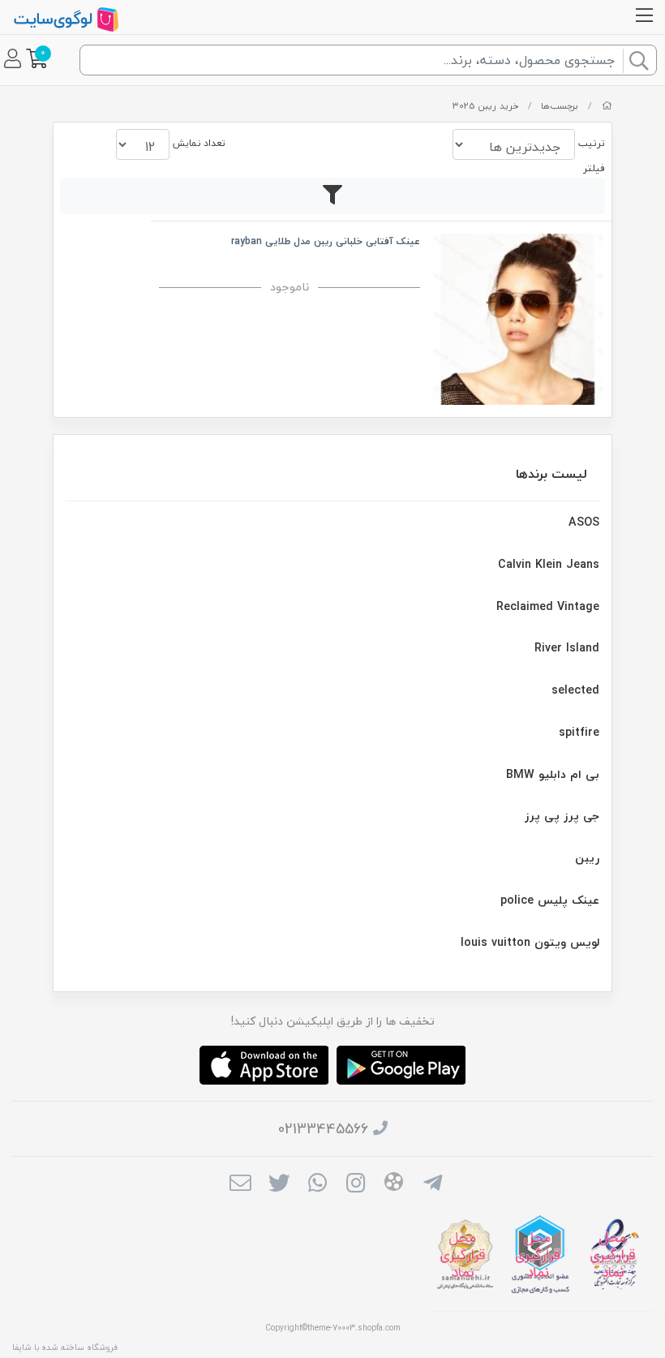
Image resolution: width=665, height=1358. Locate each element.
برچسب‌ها (559, 106)
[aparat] (393, 1184)
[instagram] (355, 1184)
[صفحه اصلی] (607, 106)
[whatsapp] (317, 1184)
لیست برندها (551, 473)
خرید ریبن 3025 (485, 106)
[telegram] (432, 1184)
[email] (240, 1184)
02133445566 (323, 1128)
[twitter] (278, 1184)
